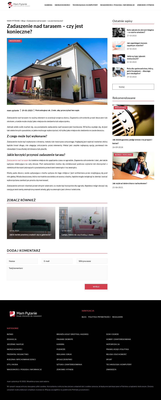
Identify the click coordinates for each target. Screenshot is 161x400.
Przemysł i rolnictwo (17, 354)
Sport (109, 359)
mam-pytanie (13, 110)
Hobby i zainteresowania (118, 339)
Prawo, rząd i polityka (117, 349)
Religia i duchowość (116, 354)
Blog (84, 317)
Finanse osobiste (65, 339)
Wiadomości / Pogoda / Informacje (117, 5)
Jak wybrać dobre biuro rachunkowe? (129, 183)
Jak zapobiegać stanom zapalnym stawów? (137, 44)
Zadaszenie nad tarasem (18, 160)
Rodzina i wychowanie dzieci (21, 359)
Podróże (61, 349)
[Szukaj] (115, 87)
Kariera (48, 5)
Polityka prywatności (99, 317)
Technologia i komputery (85, 5)
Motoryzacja (113, 344)
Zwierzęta (111, 369)
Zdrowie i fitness (145, 5)
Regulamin (117, 317)
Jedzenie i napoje (15, 344)
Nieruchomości (62, 5)
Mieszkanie (15, 41)
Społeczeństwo (64, 359)
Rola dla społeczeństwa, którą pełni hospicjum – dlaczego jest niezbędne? (140, 71)
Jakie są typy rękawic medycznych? (136, 57)
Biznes (10, 334)
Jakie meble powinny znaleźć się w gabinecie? (30, 234)
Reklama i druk (64, 354)
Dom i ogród (112, 334)
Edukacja (12, 339)
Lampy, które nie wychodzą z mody (78, 234)
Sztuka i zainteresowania (69, 364)
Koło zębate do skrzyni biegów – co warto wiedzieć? (140, 31)
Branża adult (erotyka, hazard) (72, 334)
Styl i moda (12, 364)
